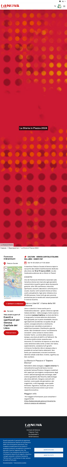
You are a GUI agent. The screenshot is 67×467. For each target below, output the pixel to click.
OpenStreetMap (16, 296)
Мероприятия (13, 248)
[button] (13, 281)
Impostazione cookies (20, 462)
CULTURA (31, 257)
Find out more (11, 333)
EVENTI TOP (38, 259)
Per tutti (10, 311)
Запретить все (49, 450)
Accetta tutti (49, 455)
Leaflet (7, 296)
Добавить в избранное (15, 303)
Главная (3, 248)
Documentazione (8, 462)
